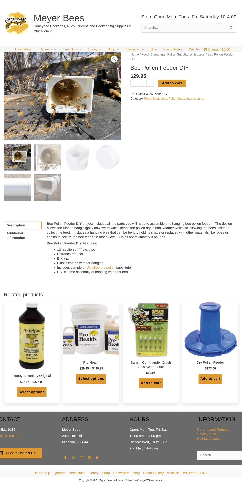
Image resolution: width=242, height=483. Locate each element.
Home (134, 54)
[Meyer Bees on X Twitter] (73, 457)
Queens (59, 473)
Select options (32, 392)
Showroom (121, 473)
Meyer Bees (59, 18)
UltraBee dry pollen (100, 267)
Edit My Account (209, 439)
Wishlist (173, 473)
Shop (106, 473)
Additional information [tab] (15, 235)
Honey (94, 473)
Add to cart (172, 83)
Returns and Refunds (213, 429)
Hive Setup (41, 473)
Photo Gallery (153, 473)
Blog (136, 473)
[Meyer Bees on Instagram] (81, 457)
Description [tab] (15, 225)
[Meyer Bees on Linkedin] (97, 457)
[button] (33, 49)
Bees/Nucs (77, 473)
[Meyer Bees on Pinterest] (89, 457)
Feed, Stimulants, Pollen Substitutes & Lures (173, 54)
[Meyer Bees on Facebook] (65, 457)
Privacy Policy (207, 434)
